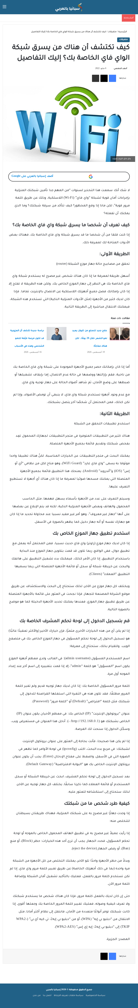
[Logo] (69, 7)
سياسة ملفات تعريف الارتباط (68, 995)
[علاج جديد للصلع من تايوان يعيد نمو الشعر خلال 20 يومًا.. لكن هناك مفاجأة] (120, 334)
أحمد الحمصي (120, 69)
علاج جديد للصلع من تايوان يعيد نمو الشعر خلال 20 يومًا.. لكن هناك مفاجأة (89, 339)
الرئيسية (122, 32)
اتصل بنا (47, 995)
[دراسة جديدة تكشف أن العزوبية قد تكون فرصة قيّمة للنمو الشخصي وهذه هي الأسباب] (56, 333)
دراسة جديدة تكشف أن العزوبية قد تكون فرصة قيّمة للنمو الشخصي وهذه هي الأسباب (27, 339)
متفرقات (112, 32)
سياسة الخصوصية (95, 995)
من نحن (37, 995)
